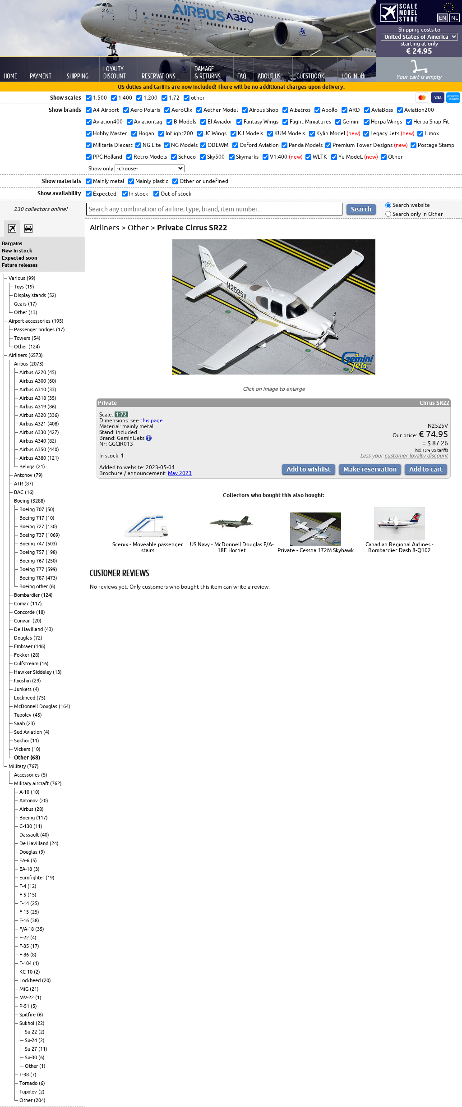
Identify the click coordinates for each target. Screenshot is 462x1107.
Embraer (24, 646)
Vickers (23, 749)
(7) (33, 1074)
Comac (22, 603)
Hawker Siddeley (33, 672)
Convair (23, 620)
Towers (23, 338)
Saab (20, 723)
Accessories (27, 775)
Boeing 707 (32, 509)
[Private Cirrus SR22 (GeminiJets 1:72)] (273, 372)
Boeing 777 (32, 569)
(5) (44, 775)
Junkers (23, 689)
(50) (50, 509)
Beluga (27, 466)
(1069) (53, 535)
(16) (29, 492)
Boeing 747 (32, 543)
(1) (36, 963)
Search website (410, 205)
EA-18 (26, 869)
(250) (51, 560)
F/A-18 (27, 929)
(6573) (35, 355)
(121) (53, 458)
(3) (36, 869)
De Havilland (29, 629)
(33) (51, 389)
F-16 (24, 920)
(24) (54, 843)
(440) (53, 449)
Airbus (21, 363)
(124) (34, 346)
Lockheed (25, 697)
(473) (51, 578)
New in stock (17, 250)
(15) (32, 894)
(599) (51, 569)
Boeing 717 (32, 518)
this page (151, 420)
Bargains (12, 243)
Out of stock (175, 194)
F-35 (24, 946)
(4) (36, 689)
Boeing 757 (32, 552)
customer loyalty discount (416, 455)
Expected (104, 194)
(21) (40, 466)
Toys (19, 286)
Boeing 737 (32, 535)
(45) (51, 372)
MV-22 (27, 997)
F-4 (23, 886)
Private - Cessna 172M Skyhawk (315, 550)
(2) (37, 971)
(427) (53, 432)
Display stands (30, 295)
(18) (40, 612)
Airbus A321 (33, 423)
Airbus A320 (33, 415)
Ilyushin (23, 680)
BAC (19, 492)
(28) (35, 655)
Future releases (19, 265)
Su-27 (31, 1049)
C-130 (26, 826)
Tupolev (23, 715)
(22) (40, 1023)
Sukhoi (22, 740)
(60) (51, 381)
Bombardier (27, 595)
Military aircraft (32, 783)
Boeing (22, 500)
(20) (37, 620)
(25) (34, 903)
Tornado (29, 1083)
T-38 (24, 1074)
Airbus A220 (33, 372)
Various (18, 278)
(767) (33, 766)
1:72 (121, 414)
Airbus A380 (33, 458)
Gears (21, 303)
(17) (32, 303)
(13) (32, 312)
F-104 (26, 963)
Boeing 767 (32, 560)
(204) (40, 1100)
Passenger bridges (35, 329)
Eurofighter (32, 877)
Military (18, 766)
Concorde (25, 612)
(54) (36, 338)
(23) (30, 723)
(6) (52, 586)
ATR (19, 483)
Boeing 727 (32, 526)
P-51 (25, 1006)
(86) (51, 406)
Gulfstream (27, 663)
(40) (44, 834)
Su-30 (31, 1057)
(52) (51, 295)
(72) (37, 637)
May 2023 (180, 473)
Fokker (22, 655)
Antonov (24, 475)
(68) (35, 757)
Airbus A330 (33, 432)
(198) (51, 552)
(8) (33, 954)
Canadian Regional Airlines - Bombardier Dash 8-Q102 (399, 547)
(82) (51, 441)
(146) (40, 646)
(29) (36, 680)
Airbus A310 (33, 389)
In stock (138, 194)
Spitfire (28, 1014)
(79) (38, 475)
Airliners (18, 355)
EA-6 (25, 860)
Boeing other (34, 586)
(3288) (38, 500)
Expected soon (19, 258)
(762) (56, 783)
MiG (24, 989)
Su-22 (31, 1031)
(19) (29, 286)
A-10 (25, 792)
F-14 (24, 903)
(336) (53, 415)
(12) (32, 886)
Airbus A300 (33, 381)
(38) (34, 920)
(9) (42, 852)
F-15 (24, 912)
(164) (64, 706)
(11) (34, 740)
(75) (41, 697)
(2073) (36, 363)
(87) (28, 483)
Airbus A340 (33, 441)
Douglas (23, 637)
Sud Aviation (28, 732)
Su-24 (31, 1040)
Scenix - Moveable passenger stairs (147, 547)
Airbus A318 (33, 398)
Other (21, 312)
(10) (50, 518)
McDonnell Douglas (36, 706)
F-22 (24, 937)
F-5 (23, 894)
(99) (31, 278)
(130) (51, 526)
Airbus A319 (33, 406)
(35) (51, 398)
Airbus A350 (33, 449)
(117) (36, 603)
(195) (58, 321)
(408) (53, 423)
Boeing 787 (32, 578)
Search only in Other (417, 214)
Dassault (29, 834)
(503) (51, 543)
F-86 (24, 954)
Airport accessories (30, 321)
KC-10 (26, 971)
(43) (48, 629)
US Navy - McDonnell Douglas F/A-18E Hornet (232, 547)
